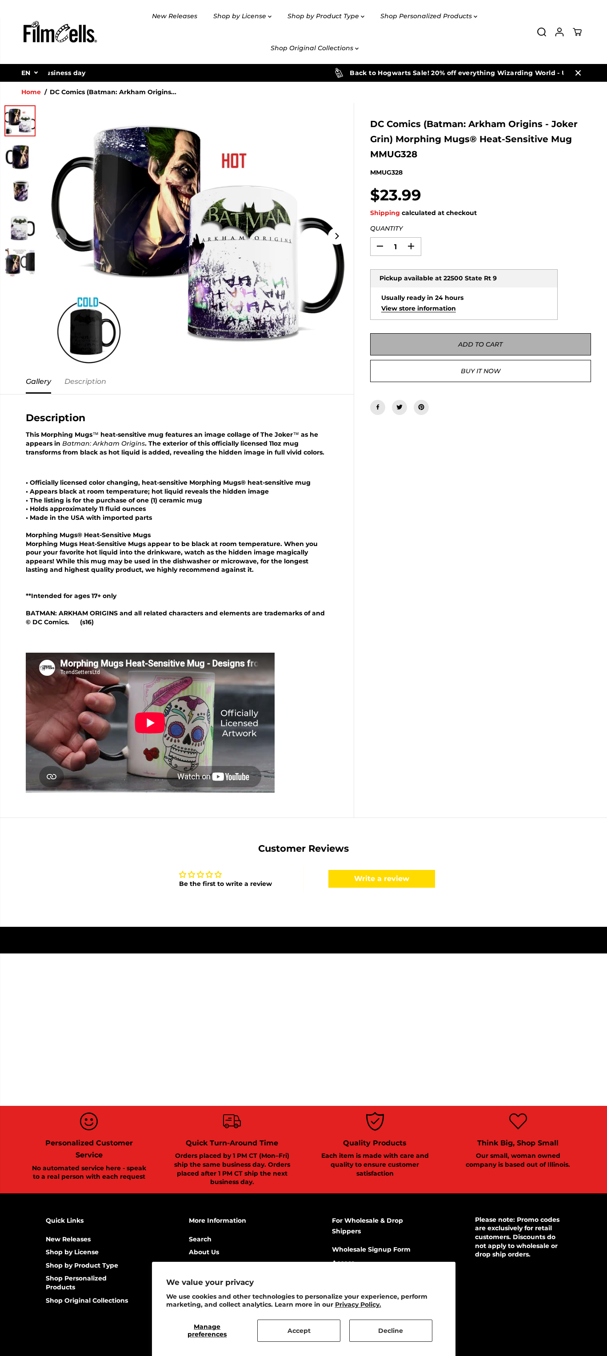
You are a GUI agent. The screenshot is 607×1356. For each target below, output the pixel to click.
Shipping (385, 212)
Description (85, 381)
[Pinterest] (421, 407)
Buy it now (480, 371)
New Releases (174, 16)
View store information (418, 308)
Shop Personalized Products (427, 16)
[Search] (542, 32)
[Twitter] (399, 407)
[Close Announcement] (578, 72)
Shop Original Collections (313, 48)
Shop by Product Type (324, 16)
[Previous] (58, 236)
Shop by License (240, 16)
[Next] (336, 236)
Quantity (386, 228)
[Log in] (559, 32)
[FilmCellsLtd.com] (59, 32)
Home (31, 92)
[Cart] (577, 32)
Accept (299, 1331)
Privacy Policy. (358, 1304)
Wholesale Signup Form (371, 1249)
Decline (390, 1331)
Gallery (38, 381)
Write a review (381, 878)
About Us (204, 1252)
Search (200, 1239)
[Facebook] (377, 407)
